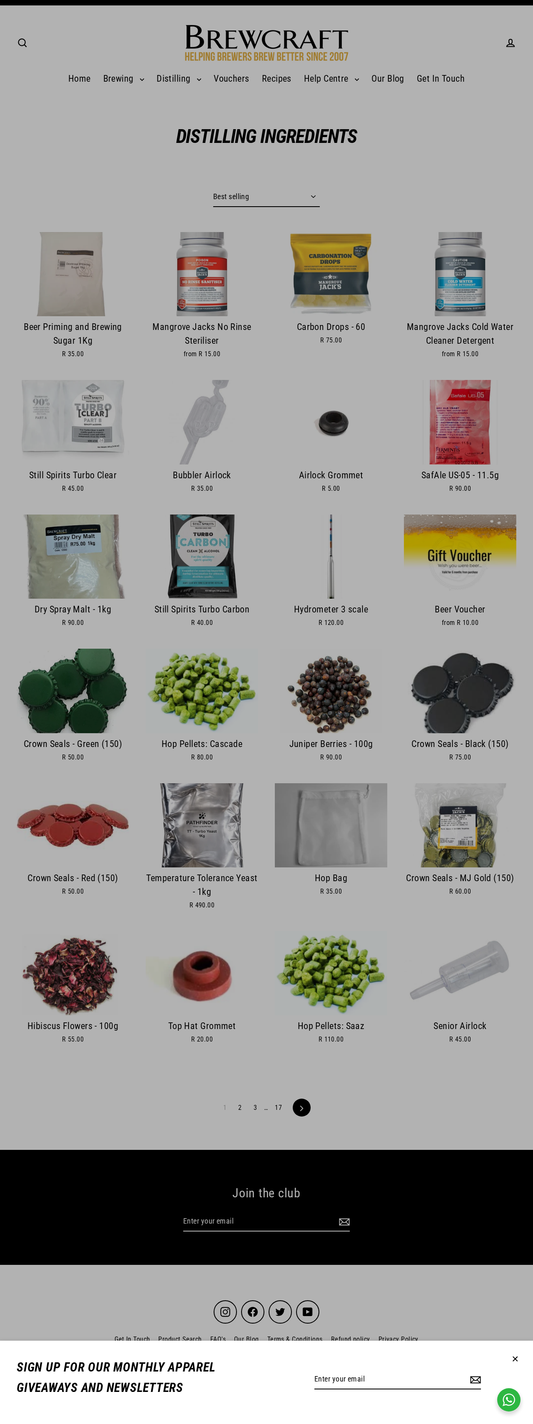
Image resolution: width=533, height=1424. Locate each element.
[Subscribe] (474, 1379)
